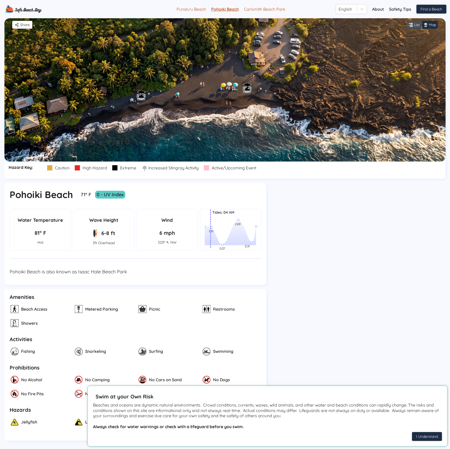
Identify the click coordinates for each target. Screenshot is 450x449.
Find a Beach (431, 9)
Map (432, 24)
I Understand (427, 436)
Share (25, 24)
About (378, 9)
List (417, 24)
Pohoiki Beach (225, 9)
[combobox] (339, 9)
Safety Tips (400, 9)
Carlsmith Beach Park (264, 9)
